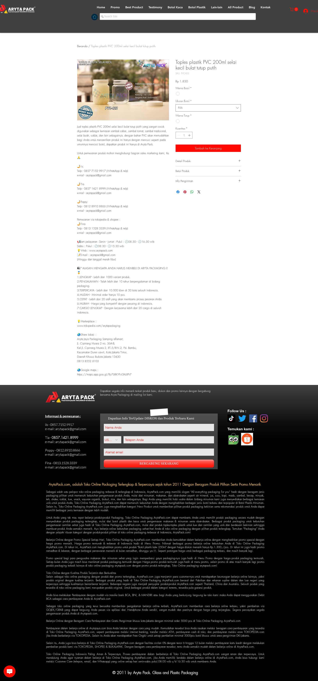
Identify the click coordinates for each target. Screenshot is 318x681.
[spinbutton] (184, 135)
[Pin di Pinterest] (185, 192)
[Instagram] (264, 418)
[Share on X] (199, 192)
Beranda (82, 46)
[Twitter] (242, 418)
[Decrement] (178, 135)
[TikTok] (231, 418)
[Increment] (189, 135)
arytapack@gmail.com (70, 429)
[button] (175, 7)
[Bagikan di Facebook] (178, 192)
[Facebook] (253, 418)
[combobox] (208, 108)
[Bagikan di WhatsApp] (192, 192)
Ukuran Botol (184, 101)
